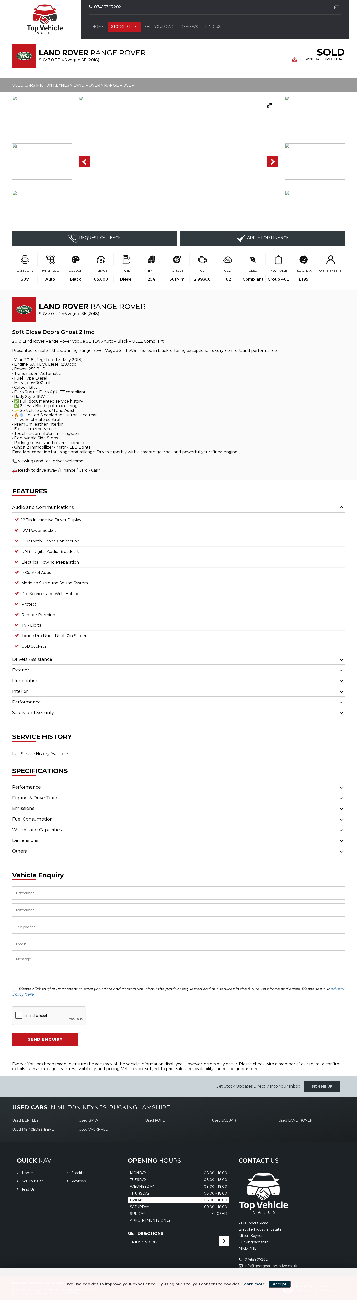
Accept (280, 1284)
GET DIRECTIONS (145, 1233)
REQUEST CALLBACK (100, 237)
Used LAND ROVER (295, 1120)
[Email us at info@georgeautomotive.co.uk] (336, 7)
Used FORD (155, 1120)
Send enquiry (45, 1039)
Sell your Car (158, 26)
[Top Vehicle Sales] (264, 1213)
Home (98, 26)
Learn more (253, 1284)
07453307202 (107, 7)
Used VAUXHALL (93, 1129)
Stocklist (121, 26)
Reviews (189, 26)
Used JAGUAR (224, 1120)
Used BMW (88, 1120)
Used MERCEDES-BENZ (33, 1129)
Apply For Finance (268, 237)
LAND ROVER (86, 85)
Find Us (212, 26)
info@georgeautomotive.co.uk (270, 1266)
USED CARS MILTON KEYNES (40, 85)
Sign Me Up (321, 1086)
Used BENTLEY (25, 1120)
